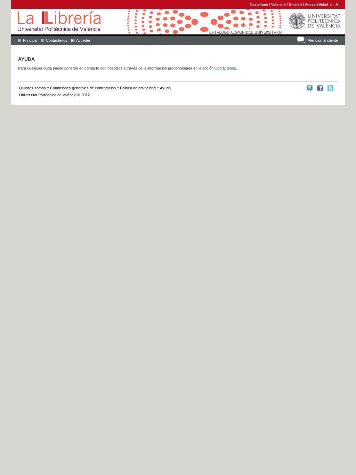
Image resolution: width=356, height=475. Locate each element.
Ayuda (165, 88)
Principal (30, 40)
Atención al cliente (323, 40)
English (295, 4)
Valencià (278, 4)
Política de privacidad (138, 88)
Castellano (259, 4)
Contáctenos (56, 40)
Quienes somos (32, 88)
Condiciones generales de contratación (83, 88)
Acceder (83, 40)
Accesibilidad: (317, 4)
